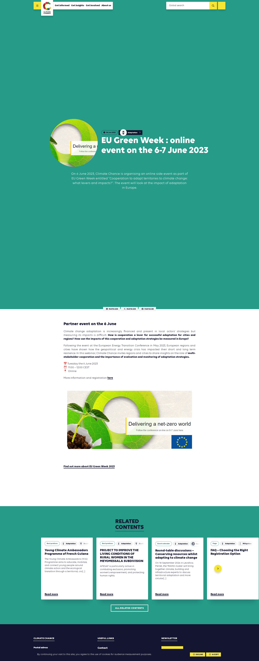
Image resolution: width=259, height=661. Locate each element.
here (110, 378)
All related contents (129, 608)
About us (106, 5)
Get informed (62, 5)
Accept (215, 655)
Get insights (77, 5)
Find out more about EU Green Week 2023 (89, 466)
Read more (51, 594)
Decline (199, 655)
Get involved (93, 5)
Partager (113, 309)
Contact (103, 648)
